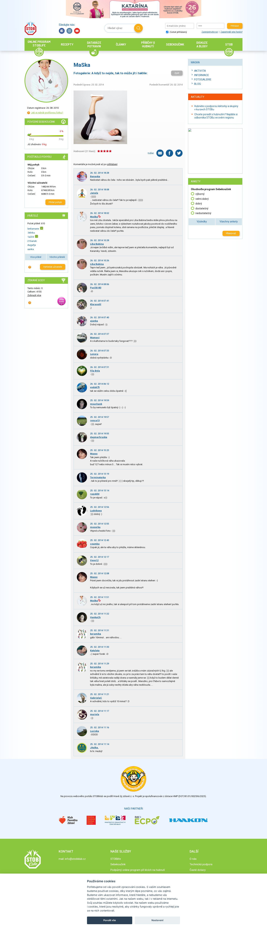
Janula (94, 193)
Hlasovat (231, 233)
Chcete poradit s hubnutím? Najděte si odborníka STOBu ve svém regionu (216, 116)
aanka (30, 249)
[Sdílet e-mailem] (160, 153)
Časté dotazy (198, 870)
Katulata (95, 650)
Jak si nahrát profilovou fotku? (47, 112)
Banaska (95, 176)
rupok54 (94, 494)
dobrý (198, 203)
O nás (193, 859)
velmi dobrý (202, 198)
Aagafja (31, 245)
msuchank (96, 404)
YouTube (77, 31)
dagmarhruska (98, 437)
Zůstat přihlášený (178, 32)
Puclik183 (95, 287)
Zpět (176, 73)
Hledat (138, 28)
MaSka (94, 216)
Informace (201, 75)
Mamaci (95, 337)
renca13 (95, 420)
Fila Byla (95, 370)
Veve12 (94, 560)
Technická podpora (201, 864)
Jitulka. (94, 747)
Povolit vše (109, 920)
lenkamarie (33, 228)
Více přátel (35, 257)
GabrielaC (96, 698)
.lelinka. (31, 232)
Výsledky (202, 221)
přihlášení (112, 164)
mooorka (95, 527)
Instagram (69, 31)
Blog (197, 83)
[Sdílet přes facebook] (169, 153)
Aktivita (200, 70)
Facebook (62, 31)
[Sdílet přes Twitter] (179, 153)
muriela (94, 714)
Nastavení (157, 920)
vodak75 (95, 387)
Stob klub (30, 28)
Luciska (94, 731)
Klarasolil (95, 304)
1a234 (30, 236)
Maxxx (94, 453)
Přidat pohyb (55, 202)
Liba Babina (97, 244)
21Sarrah (32, 241)
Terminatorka (98, 477)
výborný (200, 193)
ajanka (94, 320)
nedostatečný (203, 213)
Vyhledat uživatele (52, 266)
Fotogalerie (202, 79)
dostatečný (201, 208)
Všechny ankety (229, 221)
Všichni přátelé (57, 257)
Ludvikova (96, 510)
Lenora (94, 354)
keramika (95, 633)
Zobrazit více (34, 295)
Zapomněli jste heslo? (231, 32)
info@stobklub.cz (75, 859)
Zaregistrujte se (210, 32)
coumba (95, 543)
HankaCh (95, 617)
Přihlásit (235, 26)
